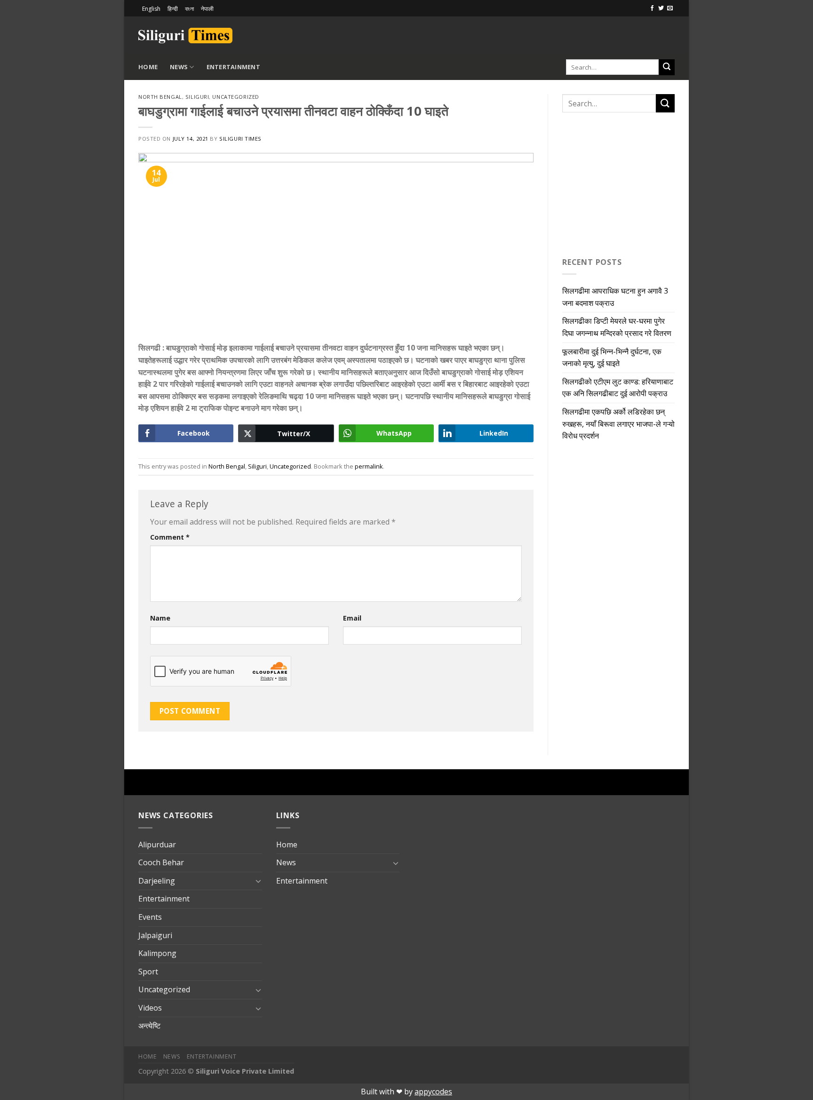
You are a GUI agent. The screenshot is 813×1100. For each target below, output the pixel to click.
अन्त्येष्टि (149, 1025)
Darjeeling (156, 881)
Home (148, 67)
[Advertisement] (564, 34)
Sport (148, 971)
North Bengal (160, 96)
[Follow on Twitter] (661, 8)
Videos (150, 1008)
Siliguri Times (240, 138)
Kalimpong (157, 953)
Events (150, 917)
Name (160, 618)
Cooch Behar (161, 862)
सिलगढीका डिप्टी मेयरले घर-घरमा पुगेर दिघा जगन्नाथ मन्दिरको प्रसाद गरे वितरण (616, 327)
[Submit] (667, 67)
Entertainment (233, 67)
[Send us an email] (670, 8)
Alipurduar (157, 844)
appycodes (433, 1091)
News (179, 67)
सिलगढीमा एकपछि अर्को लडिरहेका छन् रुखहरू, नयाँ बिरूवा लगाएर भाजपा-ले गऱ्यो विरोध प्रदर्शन (618, 424)
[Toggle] (258, 880)
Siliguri (197, 96)
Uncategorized (235, 96)
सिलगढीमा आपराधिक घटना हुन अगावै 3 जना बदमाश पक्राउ (615, 297)
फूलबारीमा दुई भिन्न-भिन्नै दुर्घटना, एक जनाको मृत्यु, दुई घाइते (612, 357)
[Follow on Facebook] (652, 8)
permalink (369, 466)
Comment (170, 537)
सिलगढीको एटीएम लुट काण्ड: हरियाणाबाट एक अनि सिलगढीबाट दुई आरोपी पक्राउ (617, 387)
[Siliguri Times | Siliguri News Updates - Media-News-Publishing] (185, 35)
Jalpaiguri (155, 935)
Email (352, 618)
